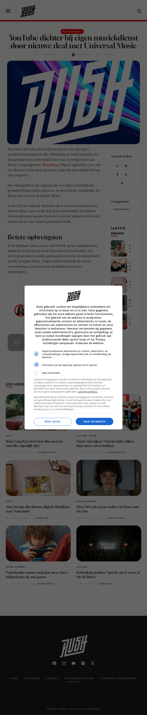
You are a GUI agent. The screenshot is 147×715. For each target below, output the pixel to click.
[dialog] (73, 357)
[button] (73, 373)
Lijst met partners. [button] (88, 391)
